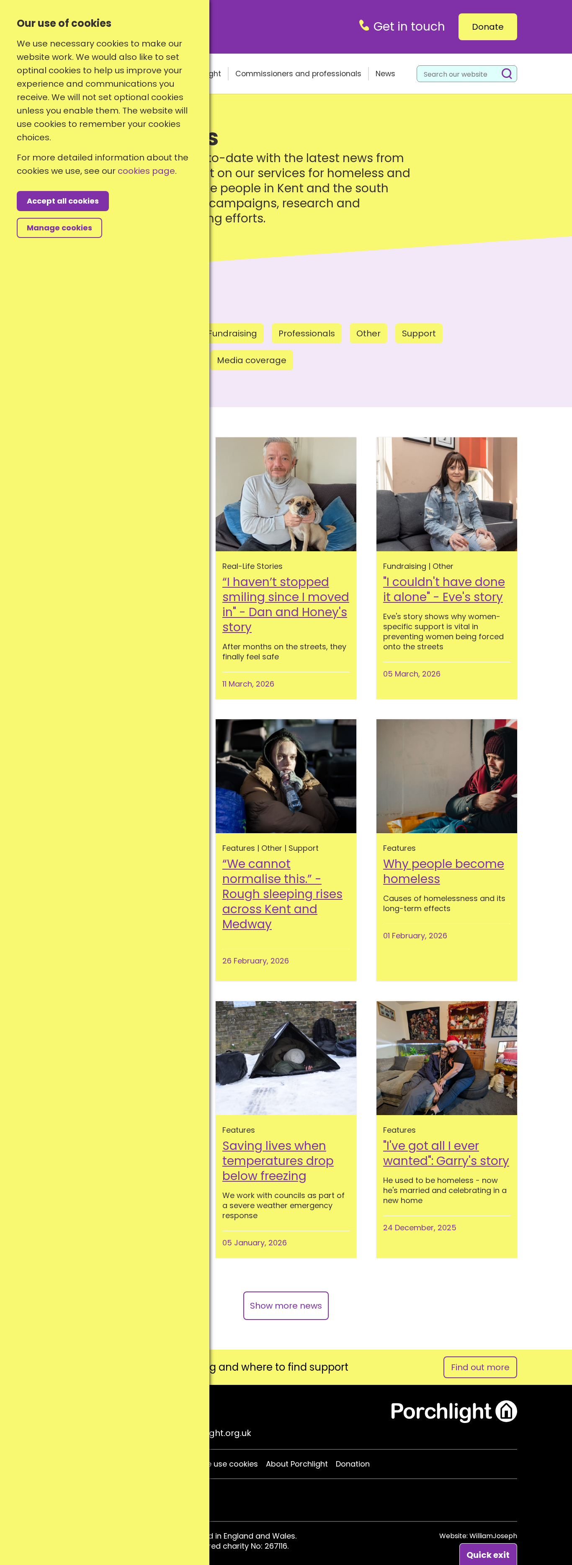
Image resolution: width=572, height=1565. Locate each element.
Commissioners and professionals (298, 74)
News (385, 74)
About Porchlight (297, 1464)
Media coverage (251, 360)
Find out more (480, 1367)
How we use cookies (220, 1464)
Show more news (286, 1306)
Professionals (306, 333)
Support (419, 333)
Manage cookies (59, 227)
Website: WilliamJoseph (478, 1536)
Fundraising (232, 333)
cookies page (146, 171)
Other (368, 333)
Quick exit (488, 1555)
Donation (353, 1464)
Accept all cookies (63, 201)
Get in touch (409, 26)
